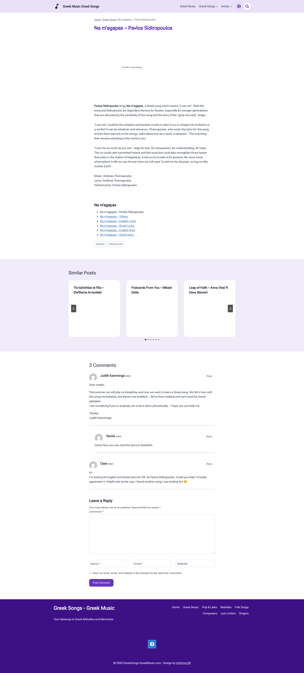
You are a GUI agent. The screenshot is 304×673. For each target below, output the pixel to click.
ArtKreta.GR (183, 663)
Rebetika (225, 607)
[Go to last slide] (73, 308)
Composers (210, 613)
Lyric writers (228, 613)
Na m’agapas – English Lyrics (118, 221)
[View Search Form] (247, 6)
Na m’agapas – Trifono (114, 216)
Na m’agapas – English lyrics (117, 230)
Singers (244, 613)
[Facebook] (239, 6)
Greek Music (188, 6)
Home (176, 607)
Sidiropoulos (116, 244)
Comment (96, 511)
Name (96, 563)
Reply (209, 376)
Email (138, 563)
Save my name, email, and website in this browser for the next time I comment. (137, 573)
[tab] (145, 339)
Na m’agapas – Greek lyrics (117, 234)
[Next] (230, 308)
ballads (100, 244)
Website (182, 563)
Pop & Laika (209, 607)
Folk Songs (242, 607)
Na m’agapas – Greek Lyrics (117, 225)
